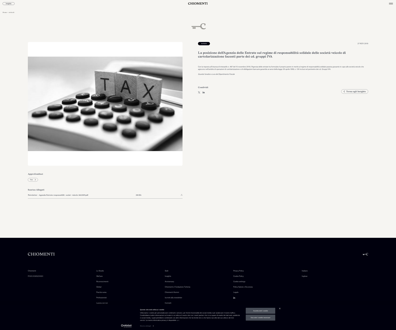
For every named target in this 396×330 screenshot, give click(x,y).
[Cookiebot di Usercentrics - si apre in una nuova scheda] (126, 326)
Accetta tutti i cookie (260, 311)
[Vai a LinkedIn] (234, 298)
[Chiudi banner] (279, 308)
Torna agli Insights (356, 91)
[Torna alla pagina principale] (198, 4)
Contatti (168, 303)
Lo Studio (100, 271)
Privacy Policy (238, 271)
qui (178, 320)
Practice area (101, 292)
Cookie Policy (238, 276)
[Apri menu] (392, 3)
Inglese (304, 276)
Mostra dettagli (145, 326)
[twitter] (199, 92)
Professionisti (101, 298)
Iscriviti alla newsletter (173, 298)
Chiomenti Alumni (172, 292)
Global (98, 287)
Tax (31, 180)
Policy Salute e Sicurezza (243, 287)
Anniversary (169, 281)
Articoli (11, 12)
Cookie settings (239, 281)
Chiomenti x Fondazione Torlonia (177, 287)
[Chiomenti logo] (41, 254)
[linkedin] (204, 92)
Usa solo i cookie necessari (260, 317)
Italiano (305, 271)
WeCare (99, 276)
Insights (168, 276)
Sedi (166, 271)
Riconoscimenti (102, 281)
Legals (235, 292)
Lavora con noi (102, 303)
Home (5, 12)
